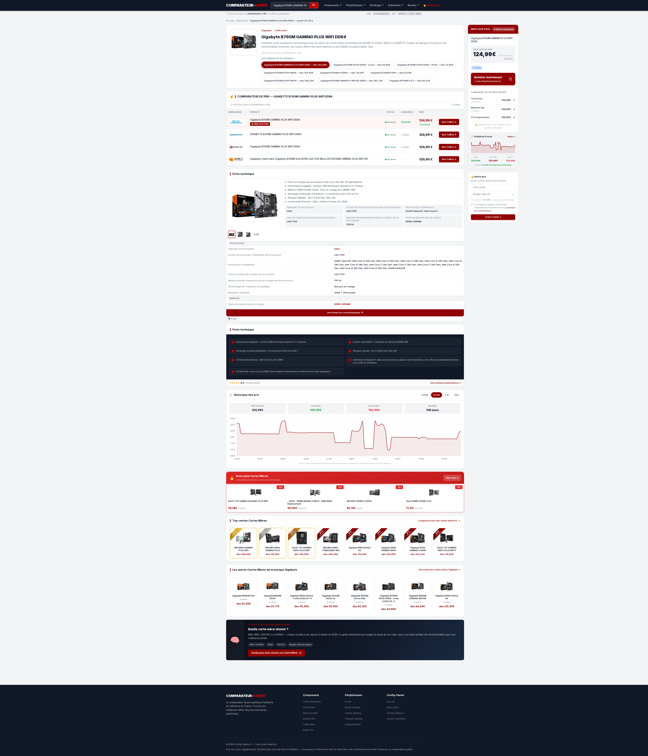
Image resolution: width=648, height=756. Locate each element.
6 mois (436, 395)
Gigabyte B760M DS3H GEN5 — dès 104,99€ (288, 72)
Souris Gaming (352, 707)
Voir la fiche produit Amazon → (445, 383)
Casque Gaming (353, 718)
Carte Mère (309, 724)
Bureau (413, 5)
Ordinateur (395, 5)
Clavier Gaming (353, 713)
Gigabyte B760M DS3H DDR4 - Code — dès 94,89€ (362, 64)
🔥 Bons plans (431, 5)
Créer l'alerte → (493, 217)
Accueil (230, 20)
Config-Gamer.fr (395, 713)
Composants (333, 5)
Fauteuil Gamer (353, 724)
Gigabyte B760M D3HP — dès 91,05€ (391, 72)
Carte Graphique (312, 701)
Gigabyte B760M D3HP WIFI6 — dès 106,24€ (289, 80)
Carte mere (242, 20)
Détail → (511, 136)
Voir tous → (452, 478)
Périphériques (355, 5)
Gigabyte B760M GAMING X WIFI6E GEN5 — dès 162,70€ (351, 80)
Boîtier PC (308, 730)
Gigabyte (266, 30)
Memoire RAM (310, 713)
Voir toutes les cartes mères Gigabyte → (439, 569)
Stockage (377, 5)
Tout (456, 395)
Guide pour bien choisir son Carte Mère (274, 652)
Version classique (396, 718)
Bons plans (393, 707)
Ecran (348, 701)
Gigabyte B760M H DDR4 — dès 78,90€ (342, 72)
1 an (447, 395)
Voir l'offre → (449, 122)
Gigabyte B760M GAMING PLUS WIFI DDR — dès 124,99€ (295, 64)
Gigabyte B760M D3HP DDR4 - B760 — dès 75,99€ (425, 64)
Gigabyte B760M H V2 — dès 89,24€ (409, 80)
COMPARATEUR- (246, 5)
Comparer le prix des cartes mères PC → (439, 520)
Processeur (309, 707)
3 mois (424, 395)
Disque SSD (309, 718)
